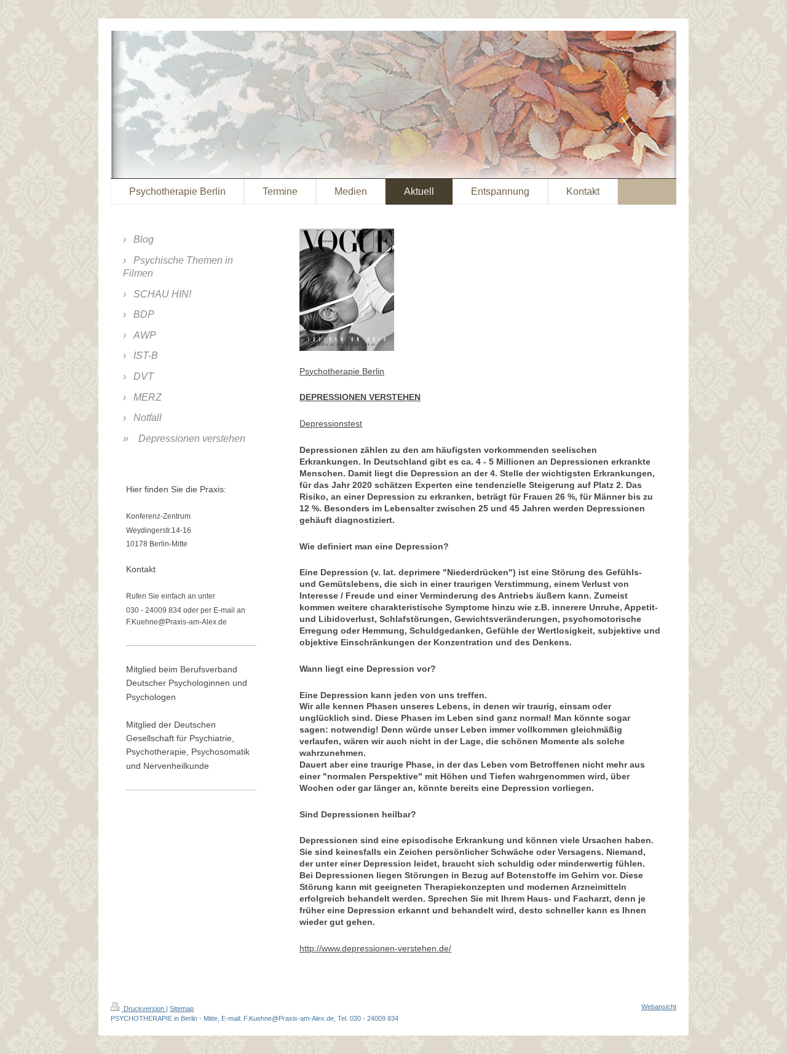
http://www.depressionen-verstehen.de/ (375, 948)
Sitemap (182, 1008)
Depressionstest (330, 423)
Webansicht (658, 1006)
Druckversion (144, 1008)
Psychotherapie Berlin (341, 371)
